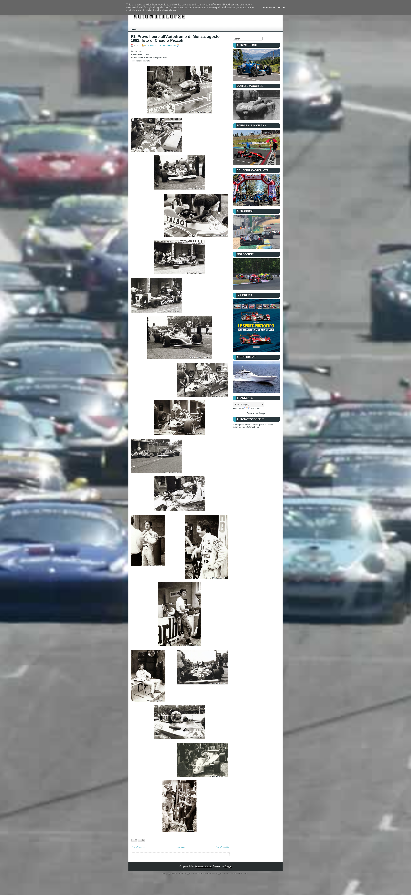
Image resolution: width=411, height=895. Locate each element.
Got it (281, 7)
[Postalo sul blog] (135, 840)
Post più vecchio (222, 847)
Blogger (261, 413)
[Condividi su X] (139, 840)
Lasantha (203, 873)
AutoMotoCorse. (204, 866)
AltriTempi (149, 45)
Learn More (268, 7)
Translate (255, 408)
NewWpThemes (177, 873)
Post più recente (138, 847)
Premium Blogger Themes (218, 873)
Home (134, 29)
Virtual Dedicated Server (239, 873)
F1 (156, 45)
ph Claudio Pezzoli (167, 45)
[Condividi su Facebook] (142, 840)
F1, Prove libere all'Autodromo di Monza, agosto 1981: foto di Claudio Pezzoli (175, 38)
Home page (180, 847)
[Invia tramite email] (132, 840)
